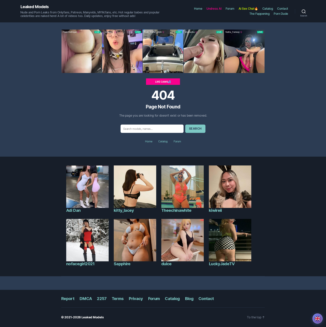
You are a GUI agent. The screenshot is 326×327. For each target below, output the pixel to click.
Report (67, 298)
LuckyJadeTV (222, 263)
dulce (166, 263)
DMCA (85, 298)
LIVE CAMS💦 (163, 81)
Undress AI (213, 8)
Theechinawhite (176, 210)
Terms (118, 298)
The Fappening (259, 13)
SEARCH (195, 128)
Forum (230, 8)
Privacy (136, 298)
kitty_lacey (124, 210)
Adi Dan (73, 210)
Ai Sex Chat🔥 (248, 8)
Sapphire (122, 263)
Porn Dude (281, 13)
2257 (101, 298)
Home (198, 8)
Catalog (267, 8)
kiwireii (215, 210)
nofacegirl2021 (80, 263)
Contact (282, 8)
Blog (189, 298)
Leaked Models (34, 7)
